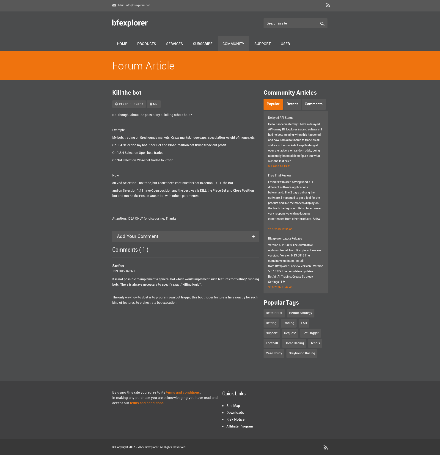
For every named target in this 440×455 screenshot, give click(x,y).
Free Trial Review (279, 175)
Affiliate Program (239, 426)
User (285, 44)
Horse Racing (294, 343)
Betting (271, 323)
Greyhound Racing (302, 353)
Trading (288, 323)
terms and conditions (183, 392)
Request (290, 333)
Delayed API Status (280, 117)
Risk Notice (235, 420)
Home (122, 44)
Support (262, 44)
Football (272, 343)
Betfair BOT (274, 313)
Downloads (235, 413)
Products (146, 44)
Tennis (315, 343)
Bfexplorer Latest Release (285, 238)
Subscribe (202, 44)
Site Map (233, 406)
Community (233, 44)
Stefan (118, 266)
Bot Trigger (310, 333)
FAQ (304, 323)
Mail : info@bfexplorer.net (134, 5)
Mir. (155, 104)
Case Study (274, 353)
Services (174, 44)
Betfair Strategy (300, 313)
